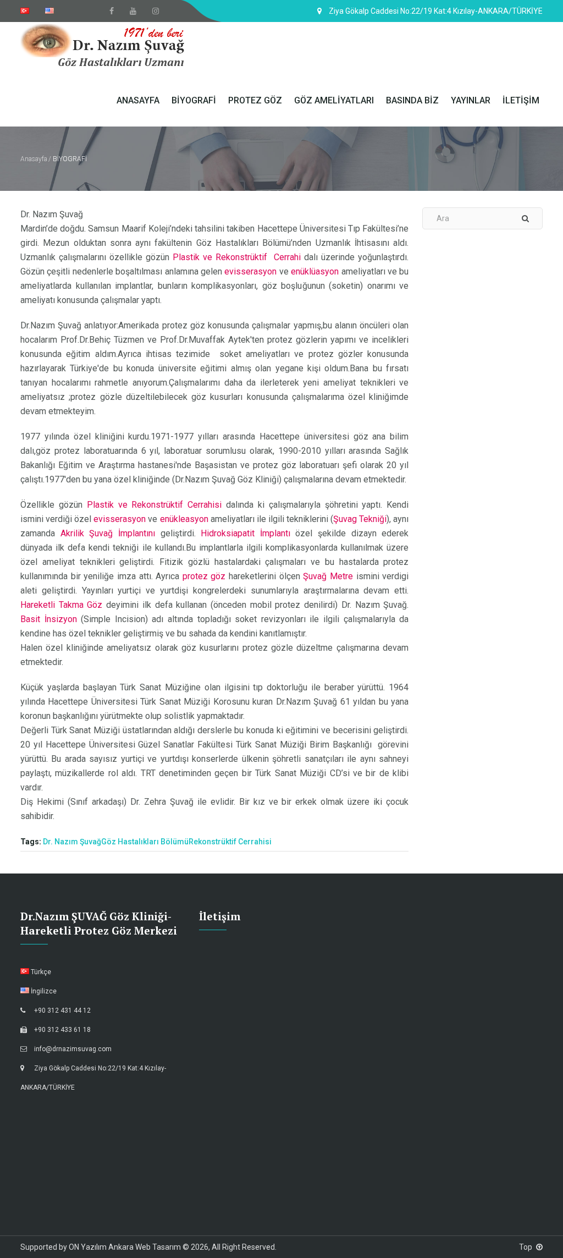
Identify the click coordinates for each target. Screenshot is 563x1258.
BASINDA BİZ (412, 100)
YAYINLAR (470, 100)
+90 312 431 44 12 (62, 1010)
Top (525, 1247)
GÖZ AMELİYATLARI (334, 100)
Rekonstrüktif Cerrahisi (230, 841)
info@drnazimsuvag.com (73, 1049)
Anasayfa (33, 159)
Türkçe (40, 972)
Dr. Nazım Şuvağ (72, 841)
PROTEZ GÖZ (255, 100)
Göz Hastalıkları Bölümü (145, 841)
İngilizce (43, 991)
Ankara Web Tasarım (144, 1247)
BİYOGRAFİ (194, 100)
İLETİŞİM (521, 100)
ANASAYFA (138, 100)
